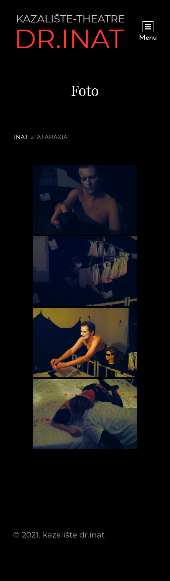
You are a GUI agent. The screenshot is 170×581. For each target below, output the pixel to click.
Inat (21, 137)
